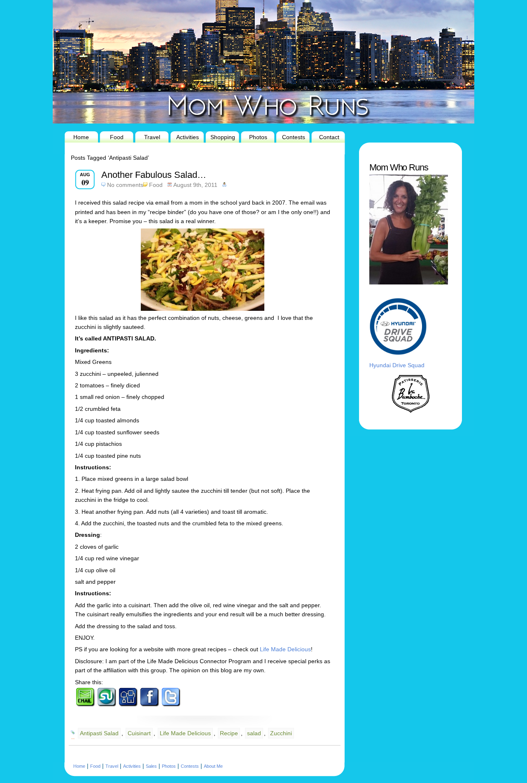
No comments (125, 185)
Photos (258, 137)
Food (117, 137)
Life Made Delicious (285, 649)
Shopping (222, 137)
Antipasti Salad (99, 733)
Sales (151, 766)
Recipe (229, 733)
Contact (329, 137)
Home (81, 137)
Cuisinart (139, 733)
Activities (187, 137)
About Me (213, 766)
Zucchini (281, 733)
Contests (293, 137)
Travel (152, 137)
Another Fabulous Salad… (153, 175)
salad (254, 733)
